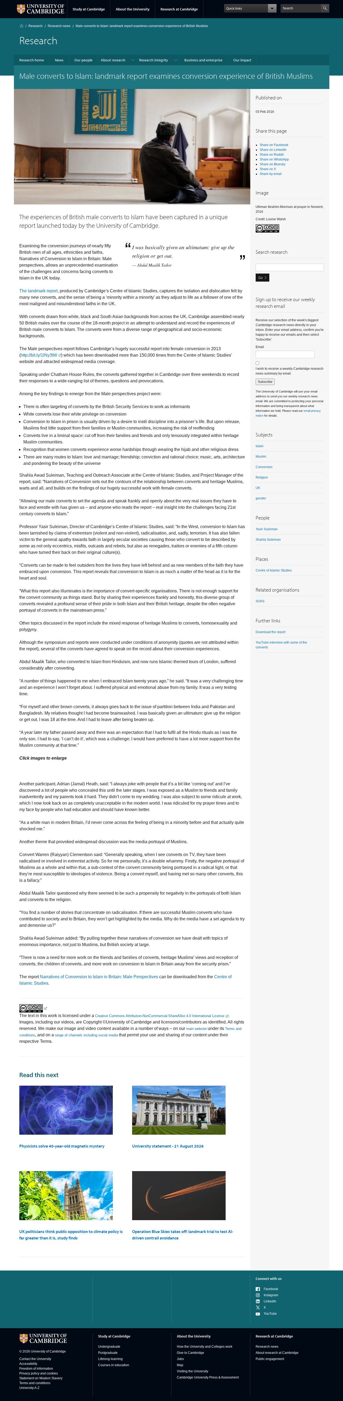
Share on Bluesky (272, 164)
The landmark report (38, 291)
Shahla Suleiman (268, 539)
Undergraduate (109, 1346)
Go (260, 277)
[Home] (21, 26)
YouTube (270, 1314)
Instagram (271, 1295)
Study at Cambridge (89, 9)
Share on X (268, 169)
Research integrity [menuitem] (153, 60)
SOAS (260, 601)
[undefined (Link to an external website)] (33, 1008)
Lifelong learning (110, 1359)
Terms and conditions (34, 1383)
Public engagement (270, 1359)
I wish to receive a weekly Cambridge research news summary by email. (289, 371)
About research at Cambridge (277, 1353)
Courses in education (113, 1365)
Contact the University (35, 1359)
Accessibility (28, 1364)
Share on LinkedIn (273, 150)
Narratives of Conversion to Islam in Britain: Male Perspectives (99, 976)
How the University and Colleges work (204, 1346)
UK (258, 488)
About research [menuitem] (113, 60)
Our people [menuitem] (83, 60)
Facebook (271, 1289)
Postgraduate (108, 1353)
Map (180, 1365)
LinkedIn (270, 1301)
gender (261, 498)
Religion (262, 477)
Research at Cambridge (179, 9)
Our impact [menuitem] (242, 60)
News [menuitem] (59, 60)
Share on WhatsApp (274, 159)
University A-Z (29, 1388)
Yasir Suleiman (267, 529)
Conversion (264, 467)
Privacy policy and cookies (38, 1373)
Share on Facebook (274, 145)
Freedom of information (36, 1368)
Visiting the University (192, 1371)
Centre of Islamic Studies (274, 570)
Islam (259, 446)
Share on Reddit (272, 154)
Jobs (180, 1359)
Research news (267, 1346)
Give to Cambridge (190, 1353)
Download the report (270, 632)
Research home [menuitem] (31, 60)
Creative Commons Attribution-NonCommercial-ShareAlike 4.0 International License (159, 1016)
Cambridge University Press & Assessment (208, 1377)
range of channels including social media (86, 1035)
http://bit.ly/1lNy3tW (39, 355)
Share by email (271, 174)
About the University (133, 9)
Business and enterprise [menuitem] (203, 60)
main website (196, 1029)
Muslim (261, 456)
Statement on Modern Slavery (40, 1378)
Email (260, 347)
